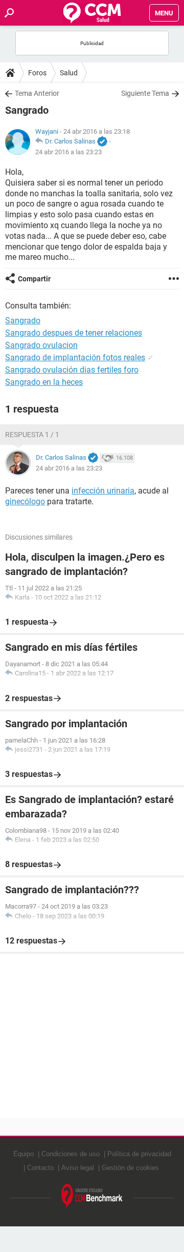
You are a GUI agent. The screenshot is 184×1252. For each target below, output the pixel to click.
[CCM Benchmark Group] (92, 1196)
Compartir (34, 279)
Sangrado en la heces (44, 382)
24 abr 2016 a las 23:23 (68, 152)
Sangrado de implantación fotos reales (75, 357)
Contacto (40, 1168)
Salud (69, 73)
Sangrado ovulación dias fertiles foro (72, 370)
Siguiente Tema (145, 93)
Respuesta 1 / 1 (32, 434)
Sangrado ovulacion (41, 345)
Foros (37, 73)
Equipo (23, 1154)
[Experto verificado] (102, 142)
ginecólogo (25, 501)
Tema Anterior (37, 93)
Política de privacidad (139, 1154)
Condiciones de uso (70, 1154)
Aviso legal (77, 1168)
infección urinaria (103, 491)
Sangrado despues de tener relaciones (73, 333)
